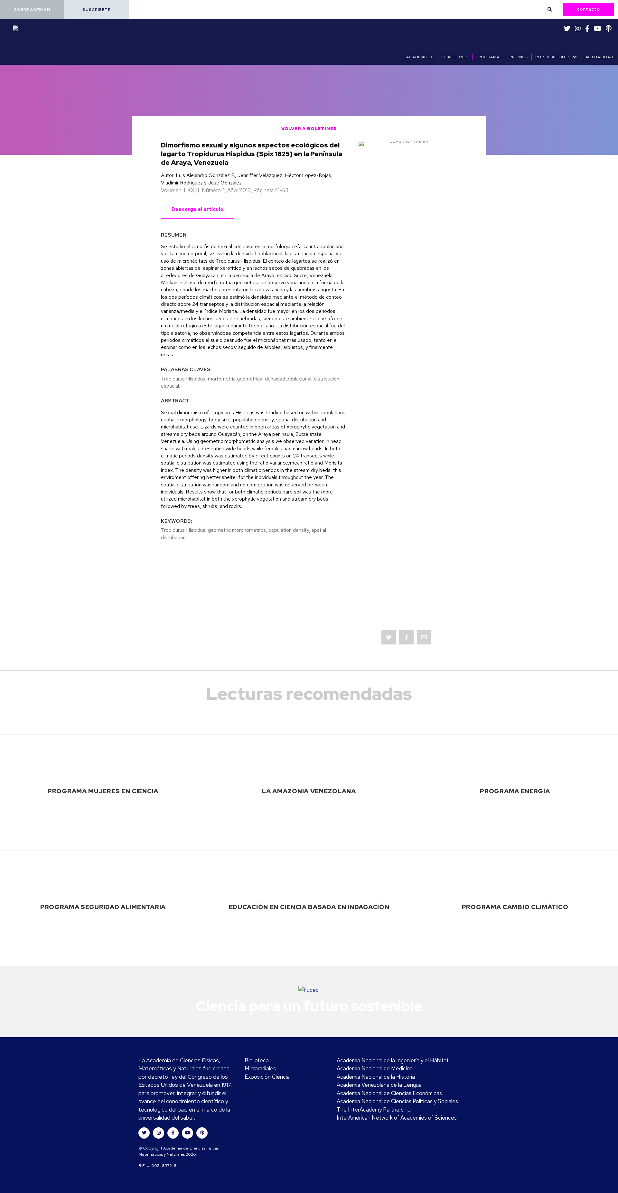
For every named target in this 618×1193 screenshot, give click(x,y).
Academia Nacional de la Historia (376, 1076)
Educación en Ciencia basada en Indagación (309, 907)
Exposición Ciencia (267, 1076)
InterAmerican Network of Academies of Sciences (397, 1117)
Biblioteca (257, 1060)
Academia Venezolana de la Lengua (379, 1084)
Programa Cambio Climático (515, 907)
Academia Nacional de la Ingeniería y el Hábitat (393, 1060)
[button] (32, 9)
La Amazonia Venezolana (309, 791)
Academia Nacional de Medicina (375, 1068)
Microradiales (260, 1068)
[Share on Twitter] (388, 637)
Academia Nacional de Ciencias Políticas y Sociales (397, 1101)
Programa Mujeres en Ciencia (103, 791)
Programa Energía (515, 791)
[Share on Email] (424, 637)
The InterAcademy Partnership (374, 1109)
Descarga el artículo (197, 209)
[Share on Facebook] (406, 637)
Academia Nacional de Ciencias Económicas (389, 1093)
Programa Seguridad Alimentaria (103, 907)
